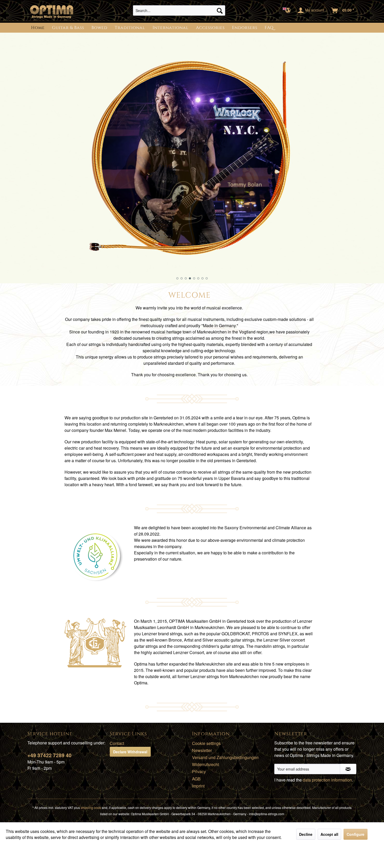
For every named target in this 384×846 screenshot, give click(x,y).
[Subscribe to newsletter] (348, 769)
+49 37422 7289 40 (49, 755)
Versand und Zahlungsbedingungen (225, 757)
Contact (117, 743)
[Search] (219, 10)
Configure (355, 834)
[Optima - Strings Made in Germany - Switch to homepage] (51, 11)
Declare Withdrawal (130, 751)
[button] (177, 278)
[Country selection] (288, 10)
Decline (305, 834)
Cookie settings (206, 743)
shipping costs (91, 807)
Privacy (199, 771)
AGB (196, 779)
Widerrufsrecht (205, 764)
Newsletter (202, 750)
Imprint (198, 786)
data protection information (327, 780)
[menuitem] (179, 10)
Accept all (329, 834)
